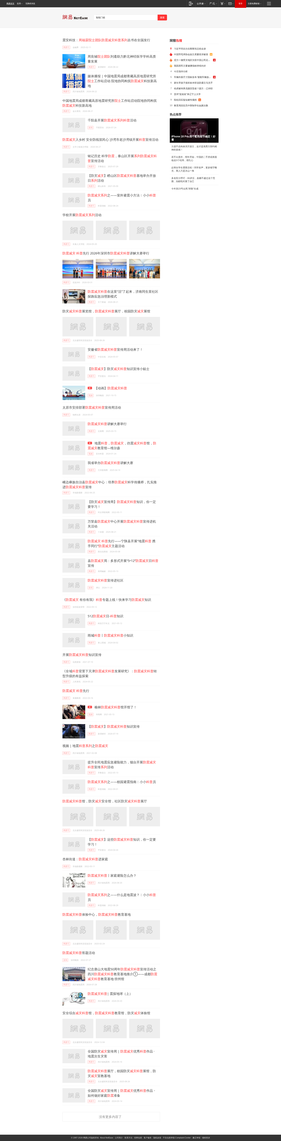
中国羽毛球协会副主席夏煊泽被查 (191, 54)
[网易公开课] (201, 3)
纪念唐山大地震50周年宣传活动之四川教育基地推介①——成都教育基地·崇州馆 (122, 974)
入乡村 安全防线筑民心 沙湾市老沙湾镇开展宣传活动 (110, 139)
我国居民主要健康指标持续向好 (190, 65)
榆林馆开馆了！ (115, 707)
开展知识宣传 (81, 654)
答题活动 (78, 953)
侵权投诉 (206, 1138)
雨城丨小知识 (110, 635)
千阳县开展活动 (112, 120)
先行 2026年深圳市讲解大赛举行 (105, 253)
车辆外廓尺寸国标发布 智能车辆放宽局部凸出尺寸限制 (193, 77)
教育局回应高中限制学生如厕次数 (191, 105)
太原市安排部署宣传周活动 (91, 407)
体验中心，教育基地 (96, 914)
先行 (75, 691)
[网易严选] (212, 3)
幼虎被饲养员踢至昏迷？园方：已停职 (193, 88)
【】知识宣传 (114, 726)
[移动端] (191, 3)
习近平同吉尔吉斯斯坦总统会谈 (190, 48)
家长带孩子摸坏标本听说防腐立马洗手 (193, 82)
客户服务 (148, 1138)
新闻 (91, 127)
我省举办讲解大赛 (110, 463)
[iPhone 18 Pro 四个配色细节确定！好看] (194, 130)
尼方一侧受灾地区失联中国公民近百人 (193, 60)
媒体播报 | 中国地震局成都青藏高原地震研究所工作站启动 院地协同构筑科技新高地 (122, 81)
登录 (240, 3)
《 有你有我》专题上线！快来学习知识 (106, 599)
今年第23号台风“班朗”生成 (184, 188)
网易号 (66, 47)
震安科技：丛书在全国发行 (106, 40)
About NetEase (106, 1138)
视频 (91, 395)
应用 (19, 3)
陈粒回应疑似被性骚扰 (185, 99)
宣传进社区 (105, 580)
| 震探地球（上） (110, 993)
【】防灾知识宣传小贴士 (118, 369)
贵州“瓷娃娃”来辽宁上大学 (187, 94)
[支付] (222, 3)
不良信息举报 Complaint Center (177, 1138)
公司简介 (119, 1138)
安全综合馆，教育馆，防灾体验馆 (106, 1013)
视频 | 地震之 (85, 746)
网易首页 (10, 3)
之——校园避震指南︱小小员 (122, 782)
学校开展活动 (81, 215)
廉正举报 (196, 1138)
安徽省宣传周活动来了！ (115, 349)
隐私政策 (157, 1138)
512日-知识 (105, 616)
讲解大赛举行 (107, 424)
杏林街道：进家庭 (85, 859)
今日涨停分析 (181, 71)
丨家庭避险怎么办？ (112, 875)
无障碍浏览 (30, 3)
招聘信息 (138, 1138)
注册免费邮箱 (254, 3)
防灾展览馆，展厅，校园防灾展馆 (106, 311)
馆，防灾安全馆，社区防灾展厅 (104, 801)
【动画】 (110, 388)
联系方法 (128, 1138)
